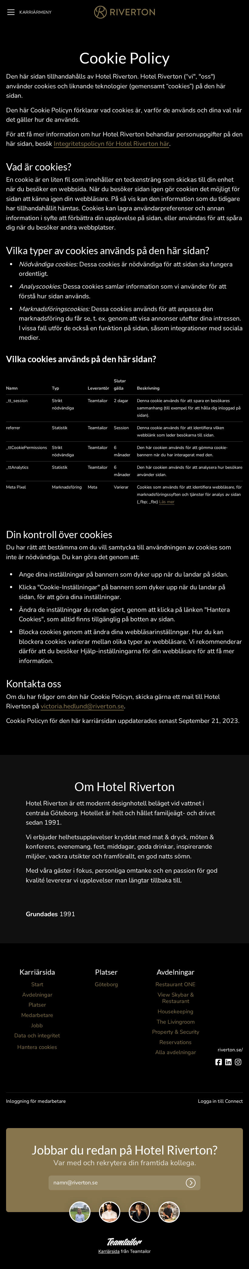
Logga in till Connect (220, 1101)
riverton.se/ (230, 1049)
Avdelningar (37, 994)
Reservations (175, 1042)
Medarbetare (37, 1015)
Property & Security (175, 1032)
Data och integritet (37, 1035)
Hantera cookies (37, 1047)
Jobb (37, 1025)
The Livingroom (176, 1021)
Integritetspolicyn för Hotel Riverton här (111, 143)
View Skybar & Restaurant (176, 998)
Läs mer (166, 502)
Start (37, 984)
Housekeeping (175, 1011)
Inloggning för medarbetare (36, 1101)
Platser (37, 1004)
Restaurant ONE (175, 984)
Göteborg (106, 984)
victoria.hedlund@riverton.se (82, 706)
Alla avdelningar (175, 1052)
